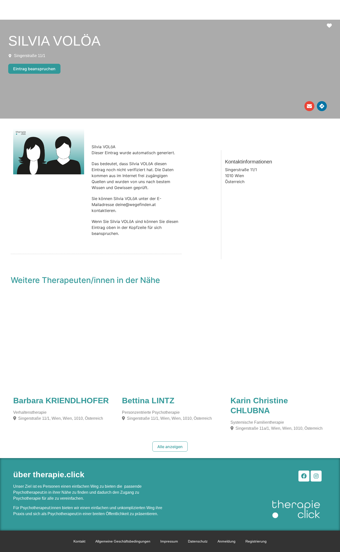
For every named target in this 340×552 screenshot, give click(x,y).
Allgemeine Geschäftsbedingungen (122, 541)
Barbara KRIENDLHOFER (61, 400)
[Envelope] (309, 106)
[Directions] (322, 106)
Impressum (169, 541)
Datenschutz (198, 541)
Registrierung (256, 541)
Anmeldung (226, 541)
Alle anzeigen (170, 446)
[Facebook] (303, 476)
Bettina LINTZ (148, 400)
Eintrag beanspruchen (34, 68)
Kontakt (79, 541)
